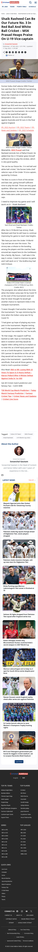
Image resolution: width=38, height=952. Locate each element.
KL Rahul (23, 790)
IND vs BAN (5, 836)
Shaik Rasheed (8, 438)
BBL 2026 (23, 833)
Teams (12, 7)
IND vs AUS (5, 833)
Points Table (21, 7)
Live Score (4, 869)
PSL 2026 (23, 839)
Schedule (32, 7)
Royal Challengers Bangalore (9, 808)
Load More (19, 762)
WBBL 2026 (24, 854)
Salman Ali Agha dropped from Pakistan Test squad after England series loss (19, 615)
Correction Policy (28, 933)
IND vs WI (4, 851)
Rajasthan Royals (5, 805)
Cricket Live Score (10, 399)
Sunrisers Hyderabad (7, 811)
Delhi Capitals (5, 799)
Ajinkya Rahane (25, 805)
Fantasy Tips (5, 887)
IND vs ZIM (5, 854)
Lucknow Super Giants (7, 814)
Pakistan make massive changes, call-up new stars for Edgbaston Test (18, 561)
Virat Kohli (23, 799)
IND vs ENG (5, 839)
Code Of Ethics (20, 937)
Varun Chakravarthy (26, 817)
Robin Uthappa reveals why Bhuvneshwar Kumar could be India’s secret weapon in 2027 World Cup (18, 642)
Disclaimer (29, 915)
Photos (3, 896)
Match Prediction (6, 884)
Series (3, 875)
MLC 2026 (23, 848)
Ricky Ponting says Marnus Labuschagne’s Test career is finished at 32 (18, 588)
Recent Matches (6, 878)
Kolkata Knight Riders (7, 790)
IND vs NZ (4, 842)
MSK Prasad (16, 150)
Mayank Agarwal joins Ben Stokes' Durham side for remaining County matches (17, 505)
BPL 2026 (23, 845)
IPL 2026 (5, 7)
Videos (3, 893)
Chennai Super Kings (6, 796)
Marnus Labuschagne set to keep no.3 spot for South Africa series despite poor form (18, 671)
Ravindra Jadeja (25, 808)
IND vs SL (4, 848)
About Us (19, 915)
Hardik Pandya (25, 802)
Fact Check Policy (25, 929)
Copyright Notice (11, 919)
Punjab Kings (4, 802)
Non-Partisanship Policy (13, 933)
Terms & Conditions (28, 941)
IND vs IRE (4, 857)
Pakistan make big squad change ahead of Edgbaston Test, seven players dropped (18, 534)
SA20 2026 (24, 851)
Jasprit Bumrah (25, 811)
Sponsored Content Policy (14, 941)
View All (31, 480)
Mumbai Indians (5, 793)
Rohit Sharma (24, 796)
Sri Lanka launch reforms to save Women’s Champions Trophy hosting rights (17, 725)
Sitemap (11, 923)
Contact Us (8, 915)
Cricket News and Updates (24, 396)
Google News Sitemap (25, 923)
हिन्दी (24, 778)
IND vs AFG (5, 829)
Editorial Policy (12, 929)
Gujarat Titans (5, 817)
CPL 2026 (23, 836)
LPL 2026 (23, 842)
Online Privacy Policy (28, 919)
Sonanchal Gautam (11, 44)
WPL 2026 (23, 829)
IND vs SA (4, 845)
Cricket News (5, 890)
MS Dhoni (23, 793)
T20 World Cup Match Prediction (15, 390)
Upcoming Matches (7, 881)
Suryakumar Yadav (26, 814)
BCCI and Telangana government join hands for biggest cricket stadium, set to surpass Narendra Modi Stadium (18, 753)
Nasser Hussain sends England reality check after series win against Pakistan (18, 698)
